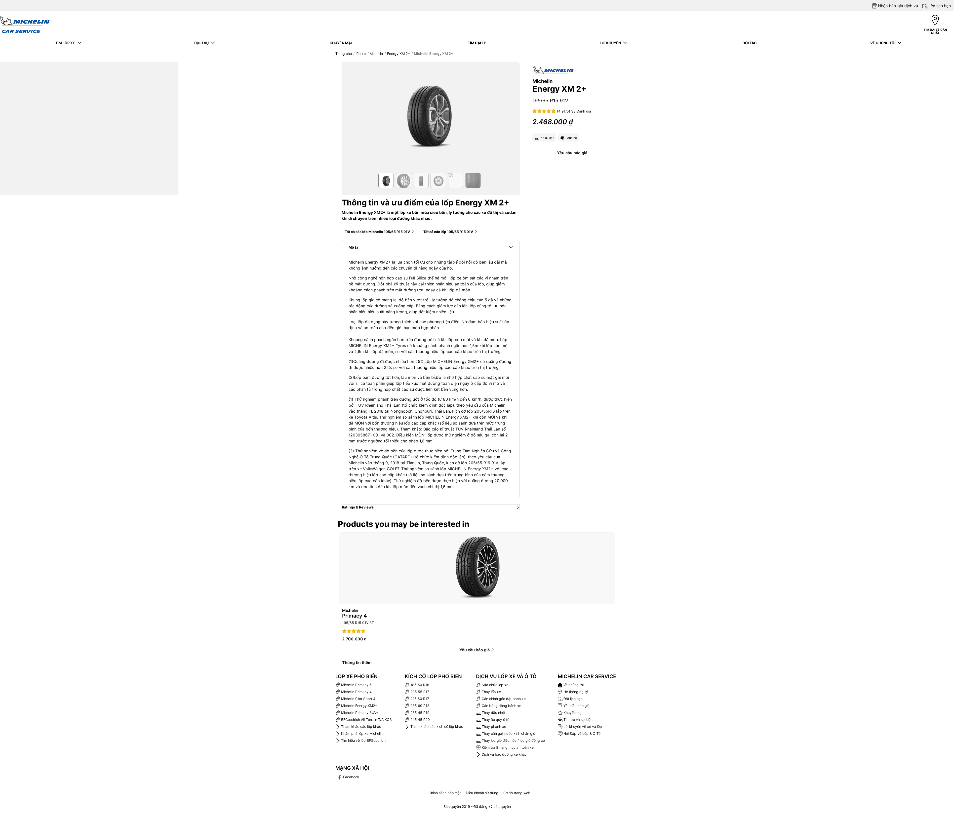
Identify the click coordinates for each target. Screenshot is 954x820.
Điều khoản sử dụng (482, 793)
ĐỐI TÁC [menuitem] (750, 43)
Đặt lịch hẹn (572, 699)
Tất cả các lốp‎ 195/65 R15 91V (448, 232)
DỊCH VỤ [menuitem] (202, 43)
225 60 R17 (419, 699)
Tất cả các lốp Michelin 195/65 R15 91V (377, 232)
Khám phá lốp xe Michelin (361, 733)
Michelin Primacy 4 (356, 692)
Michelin (376, 53)
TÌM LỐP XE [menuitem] (66, 43)
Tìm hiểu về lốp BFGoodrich (363, 740)
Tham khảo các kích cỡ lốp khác (436, 726)
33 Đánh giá (581, 111)
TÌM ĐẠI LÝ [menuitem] (477, 43)
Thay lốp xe (491, 692)
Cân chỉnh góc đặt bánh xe (503, 699)
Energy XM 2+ (398, 53)
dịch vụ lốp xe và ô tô (506, 676)
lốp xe (361, 53)
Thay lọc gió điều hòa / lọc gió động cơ (513, 740)
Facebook (350, 777)
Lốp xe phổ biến (356, 676)
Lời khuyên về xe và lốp (582, 726)
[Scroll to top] (941, 809)
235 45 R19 (419, 712)
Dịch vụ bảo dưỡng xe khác (504, 754)
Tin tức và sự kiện (577, 719)
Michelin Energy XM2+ (358, 705)
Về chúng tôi (573, 685)
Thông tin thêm (356, 662)
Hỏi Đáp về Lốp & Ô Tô (581, 733)
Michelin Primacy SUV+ (359, 712)
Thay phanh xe (493, 726)
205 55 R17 (419, 692)
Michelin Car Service (587, 676)
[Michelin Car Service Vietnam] (25, 24)
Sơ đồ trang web (516, 793)
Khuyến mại (572, 712)
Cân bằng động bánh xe (501, 705)
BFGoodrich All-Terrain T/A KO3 (366, 719)
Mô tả (353, 247)
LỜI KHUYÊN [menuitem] (611, 43)
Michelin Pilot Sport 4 (357, 699)
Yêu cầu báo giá (572, 152)
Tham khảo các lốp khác (360, 726)
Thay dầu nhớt (493, 712)
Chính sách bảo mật (445, 793)
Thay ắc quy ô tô (495, 719)
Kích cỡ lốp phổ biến (433, 676)
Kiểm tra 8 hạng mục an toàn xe (507, 747)
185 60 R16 (419, 685)
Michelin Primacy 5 (356, 685)
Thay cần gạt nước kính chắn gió (508, 733)
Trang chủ (343, 53)
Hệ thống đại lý (575, 692)
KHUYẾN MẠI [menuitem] (341, 43)
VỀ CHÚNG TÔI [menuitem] (883, 43)
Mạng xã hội (352, 768)
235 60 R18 (419, 705)
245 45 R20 (419, 719)
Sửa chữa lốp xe (494, 685)
